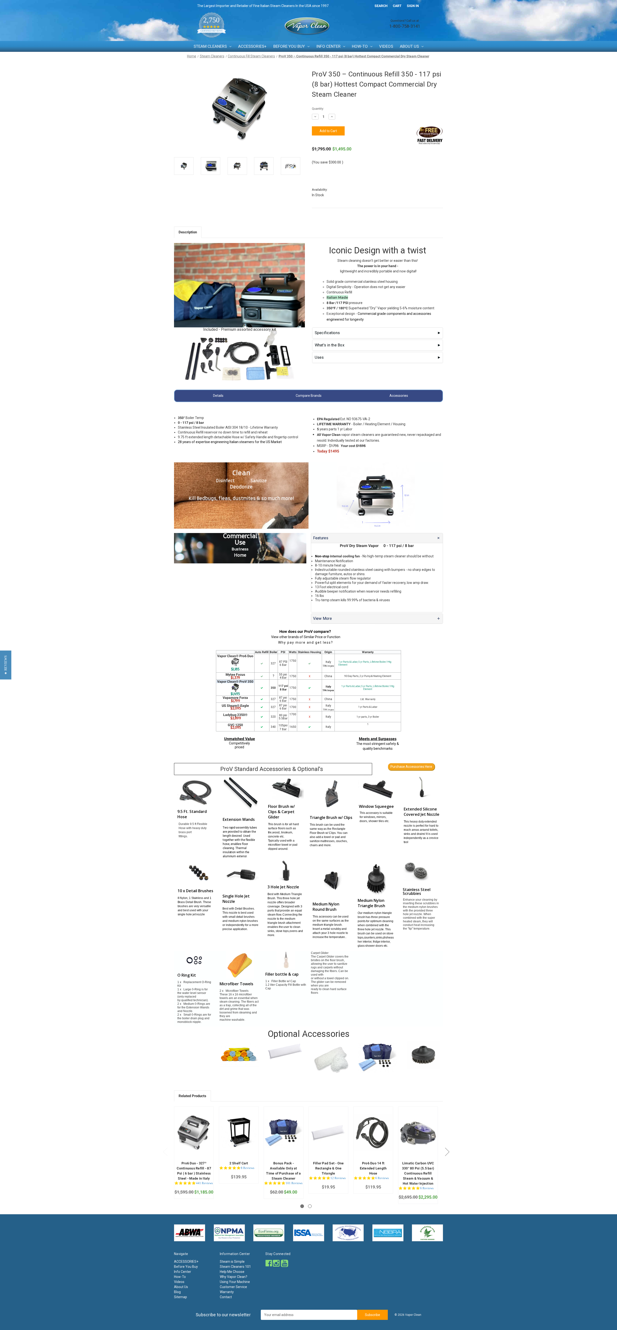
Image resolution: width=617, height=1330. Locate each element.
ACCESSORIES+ (252, 46)
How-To (360, 46)
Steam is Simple (232, 1261)
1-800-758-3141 (404, 26)
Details (218, 396)
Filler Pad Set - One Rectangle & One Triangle (328, 1168)
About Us (409, 46)
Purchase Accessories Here (411, 767)
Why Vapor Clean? (233, 1277)
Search (381, 6)
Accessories (398, 396)
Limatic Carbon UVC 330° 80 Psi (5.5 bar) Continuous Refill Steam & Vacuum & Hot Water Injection (418, 1173)
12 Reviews (338, 1178)
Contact (226, 1297)
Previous (165, 1151)
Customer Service (233, 1287)
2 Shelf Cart (238, 1163)
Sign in (413, 6)
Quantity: (318, 108)
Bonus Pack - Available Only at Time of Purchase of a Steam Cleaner (283, 1170)
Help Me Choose (232, 1272)
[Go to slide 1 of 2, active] (302, 1206)
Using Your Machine (235, 1282)
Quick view (193, 1128)
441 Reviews (204, 1183)
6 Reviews (382, 1178)
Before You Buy (289, 46)
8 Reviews (247, 1168)
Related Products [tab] (192, 1096)
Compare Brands (309, 396)
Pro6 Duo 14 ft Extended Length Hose (373, 1168)
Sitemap (180, 1297)
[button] (5, 665)
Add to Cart (194, 1136)
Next (447, 1151)
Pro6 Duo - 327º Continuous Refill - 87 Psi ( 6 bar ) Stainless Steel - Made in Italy (194, 1170)
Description (188, 232)
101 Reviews (294, 1183)
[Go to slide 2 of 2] (310, 1206)
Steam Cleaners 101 (235, 1267)
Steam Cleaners (210, 46)
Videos (386, 46)
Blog (177, 1292)
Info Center (328, 46)
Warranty (227, 1292)
